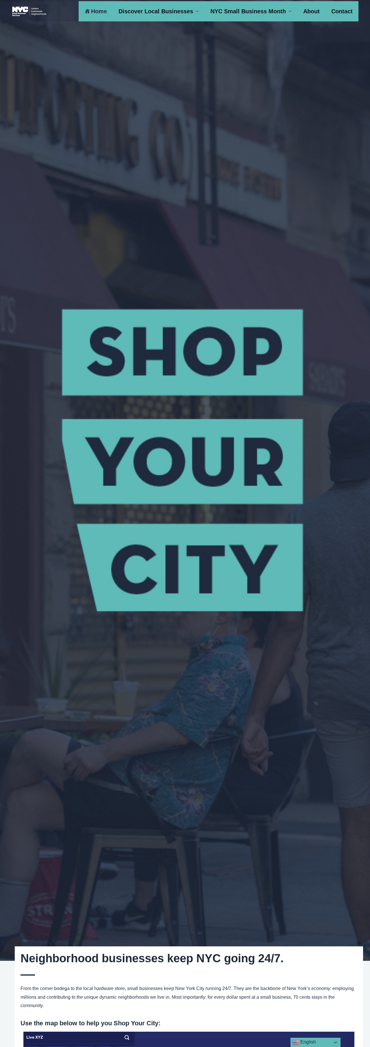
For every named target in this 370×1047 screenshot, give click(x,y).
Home (99, 11)
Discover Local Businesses (156, 11)
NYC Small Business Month (248, 11)
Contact (342, 11)
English (307, 1041)
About (311, 11)
